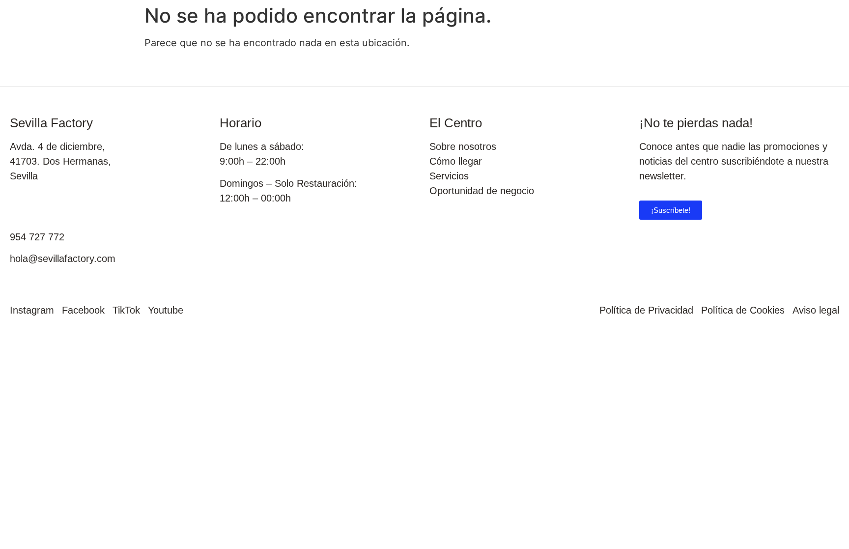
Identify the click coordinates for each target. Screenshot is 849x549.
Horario (240, 123)
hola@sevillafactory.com (62, 258)
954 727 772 (37, 236)
